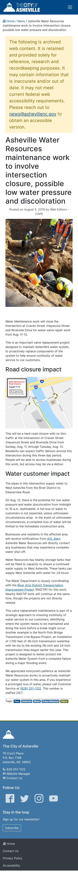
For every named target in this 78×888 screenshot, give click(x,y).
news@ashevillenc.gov (32, 114)
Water (64, 701)
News (37, 701)
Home (10, 843)
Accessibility (11, 865)
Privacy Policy (12, 858)
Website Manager (18, 773)
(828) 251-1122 (30, 688)
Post (17, 701)
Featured (26, 701)
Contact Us (14, 778)
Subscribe (12, 828)
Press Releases (50, 701)
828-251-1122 (16, 769)
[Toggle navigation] (70, 7)
